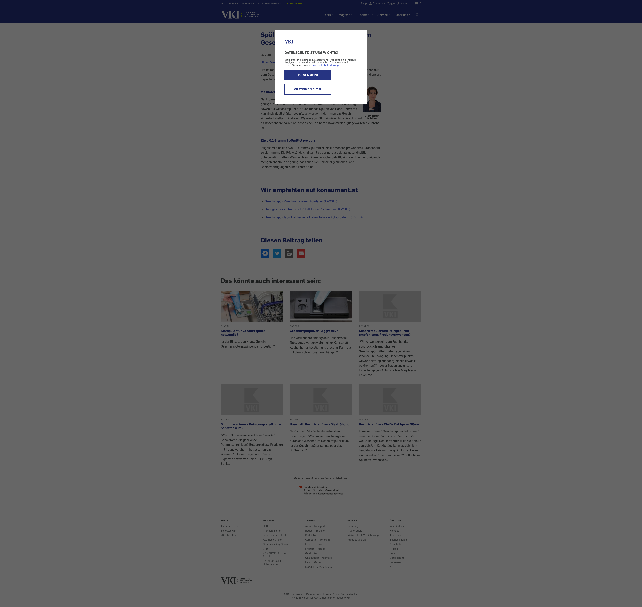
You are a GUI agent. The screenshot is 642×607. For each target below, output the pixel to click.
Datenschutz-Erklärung (325, 65)
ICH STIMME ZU (308, 75)
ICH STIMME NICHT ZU (307, 89)
